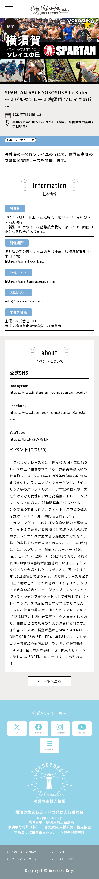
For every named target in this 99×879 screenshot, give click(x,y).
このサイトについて (24, 852)
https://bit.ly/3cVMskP (29, 439)
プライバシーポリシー (26, 859)
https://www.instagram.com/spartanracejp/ (48, 392)
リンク (60, 852)
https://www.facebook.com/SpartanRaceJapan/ (48, 415)
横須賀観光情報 (49, 783)
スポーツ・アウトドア (20, 140)
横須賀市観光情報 (50, 9)
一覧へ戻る (52, 681)
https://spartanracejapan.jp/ (31, 281)
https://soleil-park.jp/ (25, 260)
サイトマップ (64, 859)
